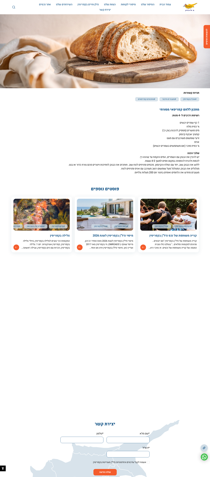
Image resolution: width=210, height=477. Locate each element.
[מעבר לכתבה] (143, 247)
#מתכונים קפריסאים (146, 99)
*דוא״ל (146, 448)
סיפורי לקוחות (128, 4)
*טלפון (99, 434)
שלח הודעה (105, 472)
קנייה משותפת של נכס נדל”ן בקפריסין (173, 235)
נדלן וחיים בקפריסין (88, 4)
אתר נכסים (45, 4)
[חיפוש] (14, 7)
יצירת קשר (105, 10)
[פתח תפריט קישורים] (204, 448)
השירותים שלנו (64, 4)
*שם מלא (145, 434)
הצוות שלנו (110, 4)
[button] (3, 468)
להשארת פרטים (206, 37)
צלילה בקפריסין (60, 235)
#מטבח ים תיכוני (169, 99)
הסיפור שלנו (147, 4)
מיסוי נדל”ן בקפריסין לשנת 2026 (113, 235)
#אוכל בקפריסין (189, 99)
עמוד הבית (165, 4)
